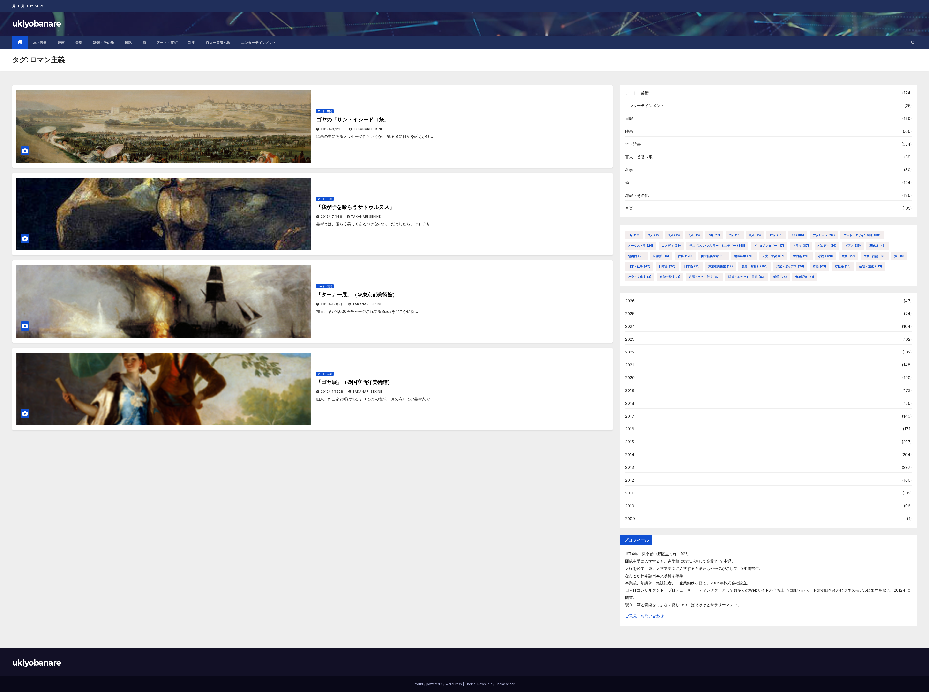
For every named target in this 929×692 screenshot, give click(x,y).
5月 (694, 235)
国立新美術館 (713, 256)
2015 (629, 441)
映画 (61, 42)
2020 (630, 377)
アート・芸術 (167, 42)
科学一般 (670, 277)
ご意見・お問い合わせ (644, 615)
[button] (913, 42)
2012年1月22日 (333, 391)
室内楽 (801, 256)
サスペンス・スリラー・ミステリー (717, 245)
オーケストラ (640, 245)
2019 (629, 390)
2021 (629, 364)
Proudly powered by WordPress (438, 684)
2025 (629, 313)
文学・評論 (875, 256)
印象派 (661, 256)
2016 (629, 429)
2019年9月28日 (333, 129)
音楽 (78, 42)
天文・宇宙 (773, 256)
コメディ (671, 245)
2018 (629, 403)
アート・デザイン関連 (862, 235)
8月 (755, 235)
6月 (714, 235)
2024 (630, 326)
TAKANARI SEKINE (368, 129)
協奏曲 (636, 256)
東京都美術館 (720, 266)
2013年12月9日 (333, 304)
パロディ (827, 245)
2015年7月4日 (332, 216)
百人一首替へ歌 (218, 42)
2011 (629, 493)
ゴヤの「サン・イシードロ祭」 (352, 119)
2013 (629, 467)
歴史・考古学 (755, 266)
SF (797, 235)
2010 (629, 505)
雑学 (780, 277)
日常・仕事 (639, 266)
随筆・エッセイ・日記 (746, 277)
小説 (825, 256)
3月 (674, 235)
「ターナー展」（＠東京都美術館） (356, 294)
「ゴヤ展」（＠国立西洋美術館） (354, 382)
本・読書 (40, 42)
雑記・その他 (103, 42)
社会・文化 (639, 277)
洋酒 (819, 266)
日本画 (667, 266)
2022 (629, 352)
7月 (735, 235)
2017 (629, 416)
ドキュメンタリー (769, 245)
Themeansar (504, 684)
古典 (685, 256)
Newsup (483, 684)
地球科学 (744, 256)
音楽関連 (804, 277)
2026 (630, 300)
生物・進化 (870, 266)
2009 (630, 518)
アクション (824, 235)
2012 (629, 480)
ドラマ (801, 245)
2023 (629, 339)
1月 (633, 235)
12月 (776, 235)
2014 (629, 454)
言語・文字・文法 (704, 277)
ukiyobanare (36, 24)
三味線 (877, 245)
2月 (654, 235)
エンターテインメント (258, 42)
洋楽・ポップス (790, 266)
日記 (128, 42)
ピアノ (853, 245)
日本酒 (692, 266)
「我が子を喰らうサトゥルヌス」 (355, 207)
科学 (191, 42)
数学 (848, 256)
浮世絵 (843, 266)
